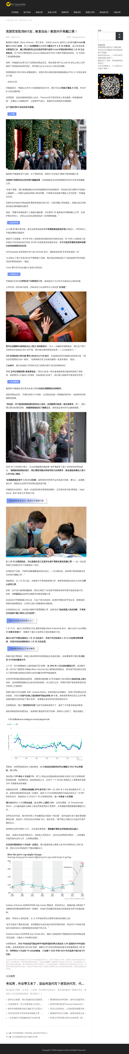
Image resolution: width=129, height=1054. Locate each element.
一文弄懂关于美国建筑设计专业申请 (24, 1018)
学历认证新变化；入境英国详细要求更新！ (68, 1009)
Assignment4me (63, 1050)
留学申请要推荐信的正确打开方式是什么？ (26, 1009)
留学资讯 (23, 20)
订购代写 (117, 12)
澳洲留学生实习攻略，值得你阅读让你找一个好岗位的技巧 (68, 1013)
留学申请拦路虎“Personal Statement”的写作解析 (68, 1004)
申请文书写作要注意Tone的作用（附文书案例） (68, 1018)
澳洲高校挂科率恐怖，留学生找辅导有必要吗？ (68, 1000)
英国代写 (77, 12)
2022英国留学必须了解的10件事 (25, 1037)
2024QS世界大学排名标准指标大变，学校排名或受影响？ (26, 1013)
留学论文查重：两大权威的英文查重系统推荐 (26, 1000)
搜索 (99, 31)
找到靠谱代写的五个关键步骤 (109, 47)
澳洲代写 (65, 12)
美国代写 (39, 12)
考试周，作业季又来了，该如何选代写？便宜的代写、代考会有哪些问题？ (46, 983)
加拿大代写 (52, 12)
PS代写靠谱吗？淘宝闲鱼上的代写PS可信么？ (30, 1033)
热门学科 (27, 12)
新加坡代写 (104, 12)
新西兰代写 (90, 12)
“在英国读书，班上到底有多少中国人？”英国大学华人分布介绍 (26, 1004)
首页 (16, 20)
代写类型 (15, 12)
